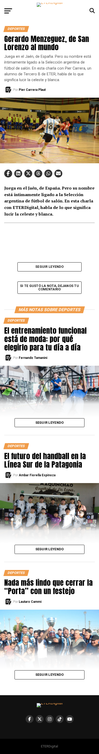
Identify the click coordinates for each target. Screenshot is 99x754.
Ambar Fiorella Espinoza (37, 475)
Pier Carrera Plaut (32, 90)
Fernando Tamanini (33, 358)
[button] (8, 173)
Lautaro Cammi (30, 602)
